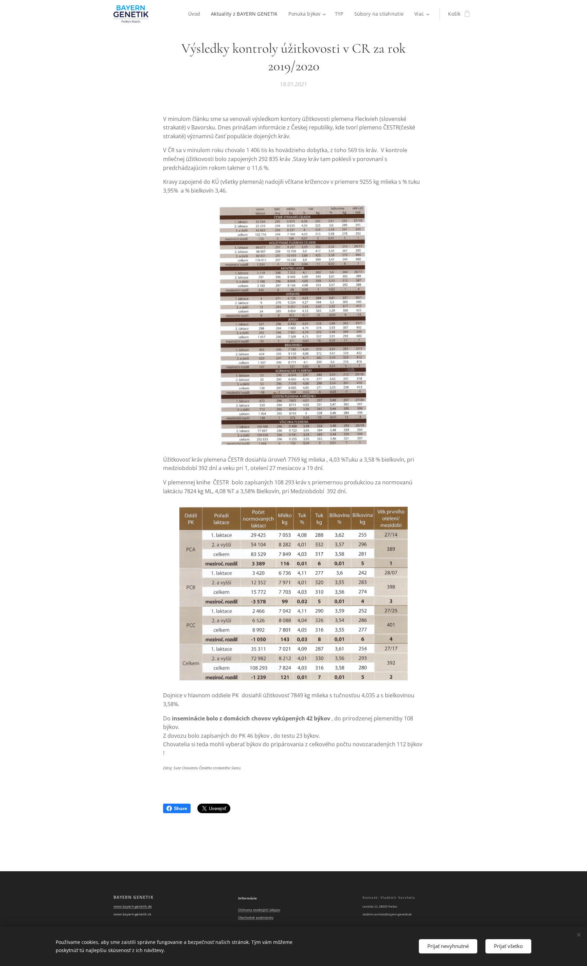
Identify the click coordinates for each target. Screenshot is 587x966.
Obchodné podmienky (255, 917)
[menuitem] (196, 13)
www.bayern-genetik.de (132, 906)
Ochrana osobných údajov (259, 910)
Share (180, 808)
